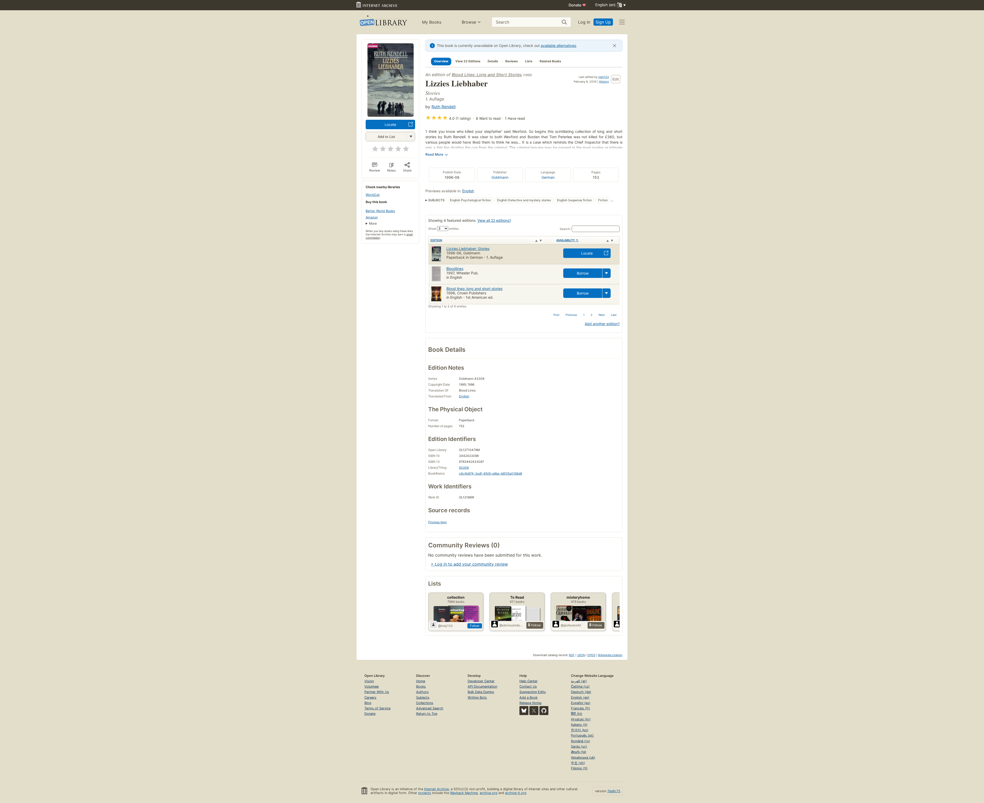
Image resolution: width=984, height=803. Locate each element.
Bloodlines (454, 268)
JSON (581, 655)
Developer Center (481, 681)
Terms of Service (377, 708)
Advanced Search (429, 708)
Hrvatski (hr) (581, 719)
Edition (436, 240)
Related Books (550, 61)
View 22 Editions (467, 61)
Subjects (422, 697)
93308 (464, 467)
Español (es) (580, 703)
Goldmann (499, 177)
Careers (370, 697)
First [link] (556, 315)
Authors (422, 692)
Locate (390, 124)
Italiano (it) (579, 725)
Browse (469, 22)
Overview (441, 61)
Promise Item (437, 522)
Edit (615, 79)
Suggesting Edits (532, 692)
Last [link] (614, 315)
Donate (577, 5)
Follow (474, 626)
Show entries (443, 228)
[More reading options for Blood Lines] (411, 136)
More (373, 223)
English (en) (580, 697)
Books (421, 686)
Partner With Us (376, 692)
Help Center (528, 681)
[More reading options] (606, 273)
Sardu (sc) (579, 746)
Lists (528, 61)
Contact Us (528, 686)
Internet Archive (436, 789)
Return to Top (426, 714)
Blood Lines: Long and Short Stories (487, 74)
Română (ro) (580, 741)
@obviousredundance (511, 625)
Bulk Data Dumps (481, 692)
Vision (369, 681)
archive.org (488, 793)
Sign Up (603, 22)
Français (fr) (580, 708)
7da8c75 (613, 791)
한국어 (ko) (579, 730)
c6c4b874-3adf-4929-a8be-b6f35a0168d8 (490, 473)
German (548, 177)
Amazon (372, 217)
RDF (572, 655)
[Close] (614, 45)
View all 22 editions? (494, 220)
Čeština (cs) (580, 686)
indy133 (603, 77)
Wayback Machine (464, 793)
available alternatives (558, 45)
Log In (584, 22)
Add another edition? (602, 324)
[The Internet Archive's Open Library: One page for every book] (383, 22)
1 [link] (584, 315)
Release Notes (530, 703)
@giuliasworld (571, 625)
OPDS (591, 655)
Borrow (583, 273)
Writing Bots (477, 697)
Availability (567, 240)
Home (420, 681)
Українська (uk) (583, 757)
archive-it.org (515, 793)
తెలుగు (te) (578, 752)
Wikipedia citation (610, 655)
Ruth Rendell (444, 106)
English (468, 191)
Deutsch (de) (581, 692)
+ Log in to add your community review (469, 564)
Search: (565, 229)
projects (424, 793)
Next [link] (602, 315)
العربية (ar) (579, 681)
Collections (424, 703)
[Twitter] (533, 710)
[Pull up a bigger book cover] (390, 115)
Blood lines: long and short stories (474, 288)
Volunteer (371, 686)
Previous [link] (571, 315)
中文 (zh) (578, 763)
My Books (431, 22)
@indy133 (445, 626)
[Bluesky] (523, 710)
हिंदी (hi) (576, 714)
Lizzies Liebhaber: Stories (467, 248)
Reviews (511, 61)
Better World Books (380, 211)
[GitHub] (543, 710)
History (604, 81)
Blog (367, 703)
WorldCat (373, 195)
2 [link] (591, 315)
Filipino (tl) (579, 768)
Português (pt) (582, 735)
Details (493, 61)
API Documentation (482, 686)
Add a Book (528, 697)
